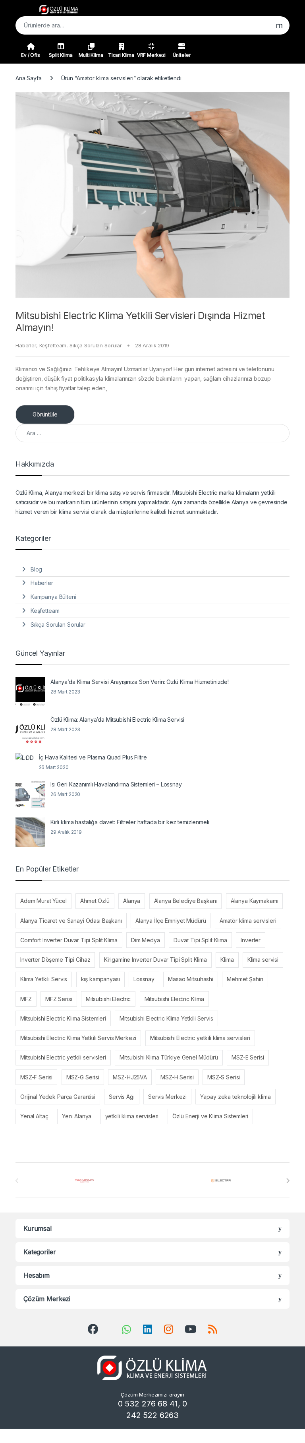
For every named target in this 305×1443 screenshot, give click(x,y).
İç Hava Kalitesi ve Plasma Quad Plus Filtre (93, 757)
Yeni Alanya (76, 1116)
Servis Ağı (122, 1096)
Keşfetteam (53, 345)
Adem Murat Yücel (43, 900)
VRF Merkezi (151, 55)
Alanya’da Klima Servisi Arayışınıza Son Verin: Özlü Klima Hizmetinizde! (139, 681)
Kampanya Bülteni (53, 596)
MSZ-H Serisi (176, 1077)
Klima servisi (262, 959)
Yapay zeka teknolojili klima (235, 1096)
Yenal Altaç (34, 1116)
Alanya (131, 900)
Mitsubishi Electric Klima (175, 999)
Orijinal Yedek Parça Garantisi (57, 1096)
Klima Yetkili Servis (43, 979)
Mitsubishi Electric (108, 999)
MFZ (26, 999)
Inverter (251, 940)
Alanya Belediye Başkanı (185, 900)
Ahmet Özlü (95, 900)
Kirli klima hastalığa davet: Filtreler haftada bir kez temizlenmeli (129, 822)
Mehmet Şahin (245, 979)
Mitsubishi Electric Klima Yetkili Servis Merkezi (78, 1037)
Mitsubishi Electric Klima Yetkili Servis (166, 1018)
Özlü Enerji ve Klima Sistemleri (210, 1116)
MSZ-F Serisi (36, 1077)
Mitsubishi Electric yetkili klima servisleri (200, 1037)
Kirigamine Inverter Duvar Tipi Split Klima (155, 959)
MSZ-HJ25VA (130, 1077)
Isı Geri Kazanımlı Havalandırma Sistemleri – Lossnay (116, 784)
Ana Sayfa (28, 78)
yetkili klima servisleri (132, 1116)
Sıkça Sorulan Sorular (95, 345)
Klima (227, 959)
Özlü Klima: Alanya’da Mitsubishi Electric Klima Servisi (117, 719)
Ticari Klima (121, 55)
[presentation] (288, 1180)
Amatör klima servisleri (248, 920)
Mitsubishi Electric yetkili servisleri (63, 1057)
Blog (36, 569)
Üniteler (182, 55)
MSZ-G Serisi (82, 1077)
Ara (279, 25)
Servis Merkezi (167, 1096)
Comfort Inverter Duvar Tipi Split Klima (69, 940)
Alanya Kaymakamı (254, 900)
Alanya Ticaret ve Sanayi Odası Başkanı (71, 920)
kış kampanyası (100, 979)
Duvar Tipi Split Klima (200, 940)
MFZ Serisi (58, 999)
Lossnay (143, 979)
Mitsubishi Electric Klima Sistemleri (63, 1018)
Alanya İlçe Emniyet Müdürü (170, 920)
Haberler (25, 345)
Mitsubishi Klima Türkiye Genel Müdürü (169, 1057)
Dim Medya (145, 940)
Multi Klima (91, 55)
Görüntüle (45, 414)
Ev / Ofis (30, 55)
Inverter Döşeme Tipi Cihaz (55, 959)
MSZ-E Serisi (248, 1057)
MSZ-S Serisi (223, 1077)
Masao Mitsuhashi (190, 979)
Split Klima (60, 55)
